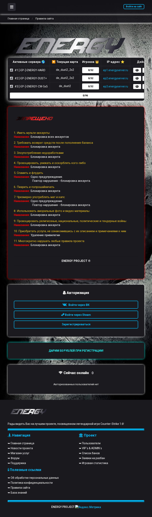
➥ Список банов (89, 453)
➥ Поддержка (17, 463)
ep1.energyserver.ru (115, 70)
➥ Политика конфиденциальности (30, 482)
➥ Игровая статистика (93, 463)
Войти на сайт (134, 6)
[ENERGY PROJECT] (67, 47)
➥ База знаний (17, 492)
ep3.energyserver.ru (115, 86)
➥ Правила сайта (19, 487)
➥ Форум (13, 458)
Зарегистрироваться (76, 324)
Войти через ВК (78, 304)
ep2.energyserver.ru (115, 78)
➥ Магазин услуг (18, 453)
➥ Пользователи (90, 443)
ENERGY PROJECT (63, 506)
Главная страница (18, 18)
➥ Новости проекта (20, 448)
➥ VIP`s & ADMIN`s (90, 448)
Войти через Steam (77, 314)
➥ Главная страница (21, 443)
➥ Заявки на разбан (92, 458)
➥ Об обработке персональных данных (33, 477)
